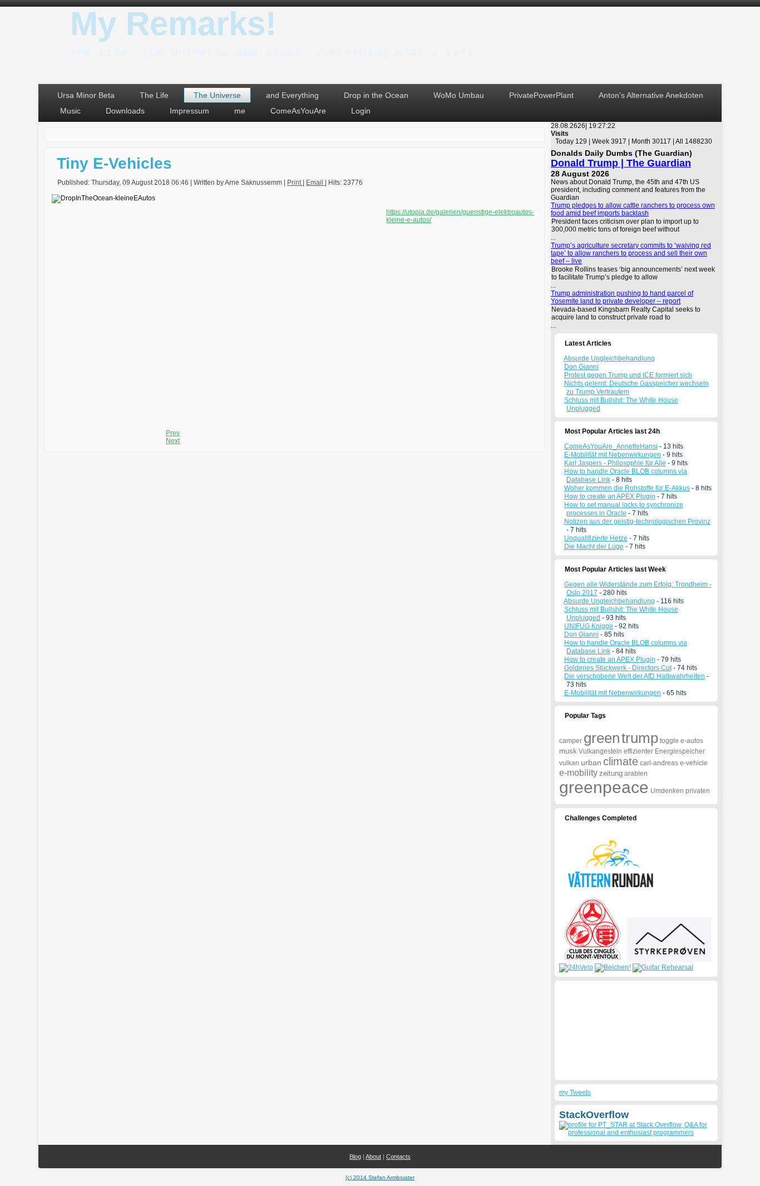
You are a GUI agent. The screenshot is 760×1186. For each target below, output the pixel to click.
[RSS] (51, 1151)
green (602, 738)
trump (639, 738)
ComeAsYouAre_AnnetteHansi (611, 446)
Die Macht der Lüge (594, 546)
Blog (355, 1156)
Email (315, 182)
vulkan (569, 763)
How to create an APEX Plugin (609, 496)
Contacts (398, 1156)
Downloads (125, 110)
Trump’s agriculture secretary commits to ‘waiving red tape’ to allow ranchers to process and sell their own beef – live (631, 253)
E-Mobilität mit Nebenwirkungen (612, 455)
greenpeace (604, 787)
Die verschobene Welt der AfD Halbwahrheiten (634, 676)
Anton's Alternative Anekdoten (651, 95)
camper (570, 741)
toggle (669, 741)
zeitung (611, 773)
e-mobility (578, 772)
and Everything (292, 95)
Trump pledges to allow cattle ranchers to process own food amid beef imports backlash (633, 209)
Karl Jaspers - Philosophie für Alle (615, 463)
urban (591, 762)
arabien (636, 773)
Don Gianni (581, 634)
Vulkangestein (600, 751)
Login (361, 110)
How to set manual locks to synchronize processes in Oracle (623, 509)
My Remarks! (173, 23)
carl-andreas (659, 763)
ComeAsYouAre (298, 110)
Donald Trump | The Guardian (621, 163)
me (239, 110)
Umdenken (667, 791)
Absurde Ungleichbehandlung (609, 601)
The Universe (217, 95)
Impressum (189, 110)
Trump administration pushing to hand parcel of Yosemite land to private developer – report (622, 297)
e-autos (691, 741)
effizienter (638, 751)
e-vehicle (694, 763)
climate (620, 761)
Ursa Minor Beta (86, 95)
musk (568, 751)
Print (295, 182)
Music (70, 110)
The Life (154, 95)
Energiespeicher (680, 751)
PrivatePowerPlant (541, 95)
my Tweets (575, 1092)
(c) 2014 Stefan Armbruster (380, 1177)
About (373, 1156)
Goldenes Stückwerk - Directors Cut (618, 668)
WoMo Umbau (458, 95)
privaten (697, 791)
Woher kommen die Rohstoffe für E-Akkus (627, 488)
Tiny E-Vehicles (114, 163)
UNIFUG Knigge (588, 626)
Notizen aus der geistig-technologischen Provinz (637, 521)
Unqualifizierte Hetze (596, 538)
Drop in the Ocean (376, 95)
